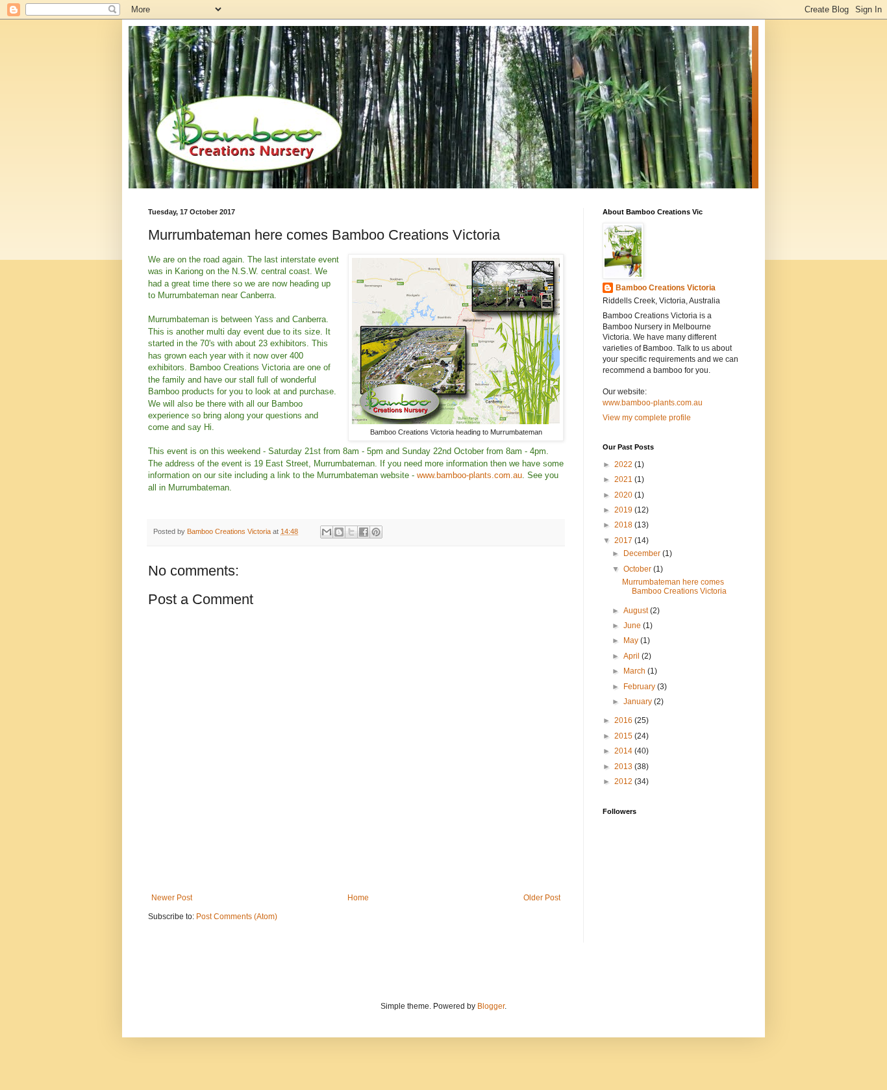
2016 (624, 720)
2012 (624, 781)
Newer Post (171, 897)
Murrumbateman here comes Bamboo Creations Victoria (674, 586)
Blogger (491, 1006)
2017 (624, 540)
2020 (624, 495)
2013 (624, 766)
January (638, 701)
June (633, 625)
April (632, 656)
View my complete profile (647, 417)
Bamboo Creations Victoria (666, 287)
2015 (624, 736)
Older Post (541, 897)
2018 (624, 524)
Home (358, 897)
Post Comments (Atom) (236, 916)
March (635, 671)
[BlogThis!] (338, 532)
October (638, 569)
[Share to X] (351, 532)
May (631, 640)
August (636, 610)
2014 (624, 750)
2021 (624, 479)
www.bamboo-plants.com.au (469, 475)
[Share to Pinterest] (375, 532)
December (642, 553)
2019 (624, 509)
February (640, 686)
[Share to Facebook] (363, 532)
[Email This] (326, 532)
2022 (624, 464)
